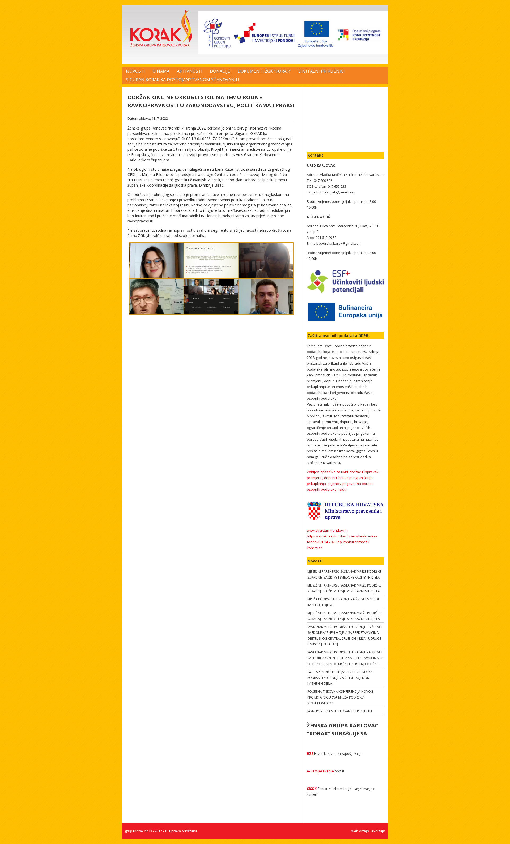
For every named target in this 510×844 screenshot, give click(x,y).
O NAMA (160, 71)
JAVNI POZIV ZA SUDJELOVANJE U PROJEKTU (339, 711)
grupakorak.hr (136, 831)
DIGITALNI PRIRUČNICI (321, 71)
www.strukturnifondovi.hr (327, 530)
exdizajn (378, 831)
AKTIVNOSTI (189, 71)
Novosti (135, 71)
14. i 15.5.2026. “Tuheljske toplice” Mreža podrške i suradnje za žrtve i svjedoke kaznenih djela (339, 678)
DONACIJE (220, 71)
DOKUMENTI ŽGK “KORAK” (264, 71)
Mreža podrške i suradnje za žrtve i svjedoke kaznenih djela (344, 602)
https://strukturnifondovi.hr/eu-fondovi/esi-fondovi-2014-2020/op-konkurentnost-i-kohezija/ (342, 542)
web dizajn (360, 831)
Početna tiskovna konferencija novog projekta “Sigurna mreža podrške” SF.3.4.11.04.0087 (340, 697)
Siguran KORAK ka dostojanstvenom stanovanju (182, 80)
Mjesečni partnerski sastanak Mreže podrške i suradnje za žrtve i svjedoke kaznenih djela (345, 574)
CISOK (312, 788)
